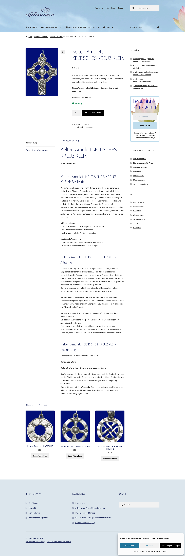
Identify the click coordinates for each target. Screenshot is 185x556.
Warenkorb (111, 8)
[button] (63, 52)
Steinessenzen (139, 180)
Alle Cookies (129, 545)
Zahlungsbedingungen (38, 517)
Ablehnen (149, 545)
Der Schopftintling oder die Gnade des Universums (143, 60)
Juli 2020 (136, 223)
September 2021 (139, 219)
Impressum (164, 551)
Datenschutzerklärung (152, 551)
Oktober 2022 (138, 215)
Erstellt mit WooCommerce (59, 541)
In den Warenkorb (93, 112)
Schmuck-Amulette (41, 37)
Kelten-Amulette (56, 37)
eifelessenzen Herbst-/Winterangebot (142, 80)
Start (30, 37)
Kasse (120, 8)
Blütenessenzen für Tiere (143, 163)
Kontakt (32, 508)
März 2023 (137, 211)
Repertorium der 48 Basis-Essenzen (83, 27)
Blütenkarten (138, 171)
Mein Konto (99, 8)
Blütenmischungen (140, 167)
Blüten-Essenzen (50, 27)
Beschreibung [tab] (31, 142)
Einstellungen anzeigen (170, 545)
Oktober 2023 (138, 206)
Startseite (32, 27)
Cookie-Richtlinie (138, 551)
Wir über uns (34, 503)
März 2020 (137, 228)
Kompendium (138, 175)
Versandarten (34, 513)
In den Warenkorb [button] (40, 456)
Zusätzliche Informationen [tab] (37, 150)
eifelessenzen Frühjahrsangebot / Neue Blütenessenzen (146, 73)
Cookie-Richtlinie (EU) (85, 522)
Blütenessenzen (139, 159)
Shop (107, 27)
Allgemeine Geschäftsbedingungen (90, 508)
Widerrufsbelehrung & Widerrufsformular (93, 517)
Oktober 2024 (138, 202)
